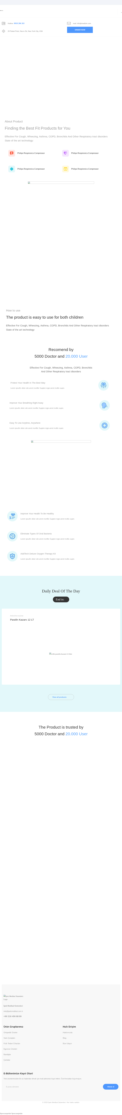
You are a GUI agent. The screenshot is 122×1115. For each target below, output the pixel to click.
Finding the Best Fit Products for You (37, 128)
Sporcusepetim (5, 1113)
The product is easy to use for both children (44, 317)
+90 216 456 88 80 (13, 1016)
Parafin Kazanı (16, 616)
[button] (80, 30)
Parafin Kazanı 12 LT (22, 619)
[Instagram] (4, 1098)
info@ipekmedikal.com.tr (13, 1011)
